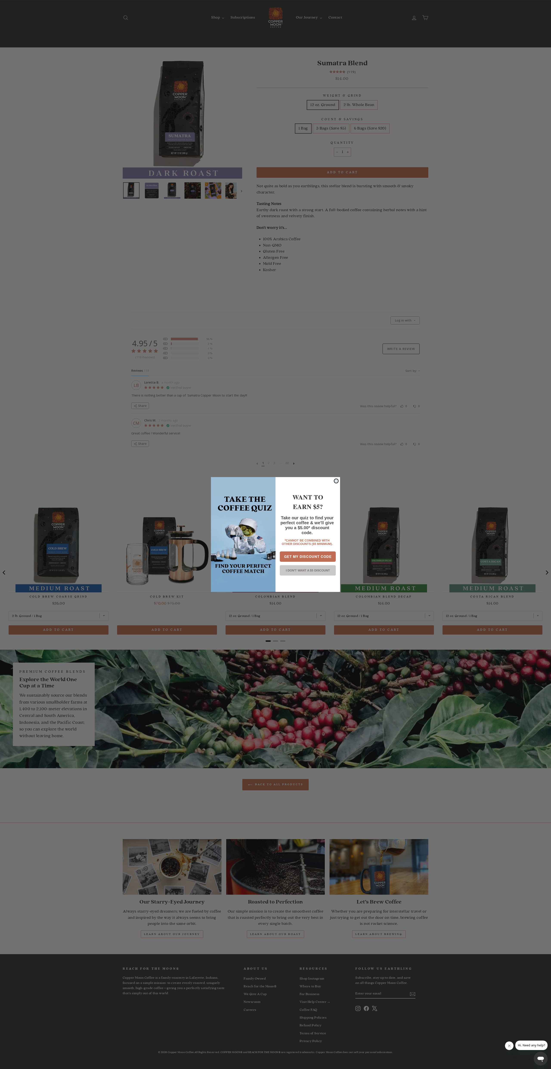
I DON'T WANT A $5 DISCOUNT (308, 570)
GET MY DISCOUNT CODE (308, 556)
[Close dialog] (336, 481)
